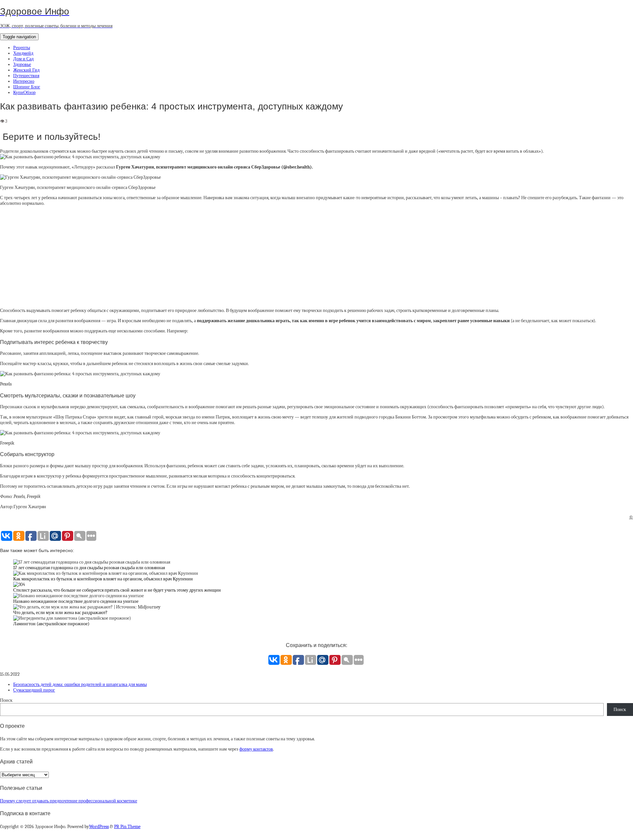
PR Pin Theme (127, 826)
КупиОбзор (24, 92)
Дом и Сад (23, 59)
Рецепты (21, 47)
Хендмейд (23, 53)
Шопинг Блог (26, 87)
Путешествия (26, 75)
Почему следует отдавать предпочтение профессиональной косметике (68, 801)
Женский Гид (26, 70)
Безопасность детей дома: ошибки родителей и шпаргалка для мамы (80, 684)
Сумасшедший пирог (34, 690)
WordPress (99, 826)
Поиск (6, 700)
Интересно (23, 81)
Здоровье (22, 64)
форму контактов (256, 749)
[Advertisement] (316, 257)
